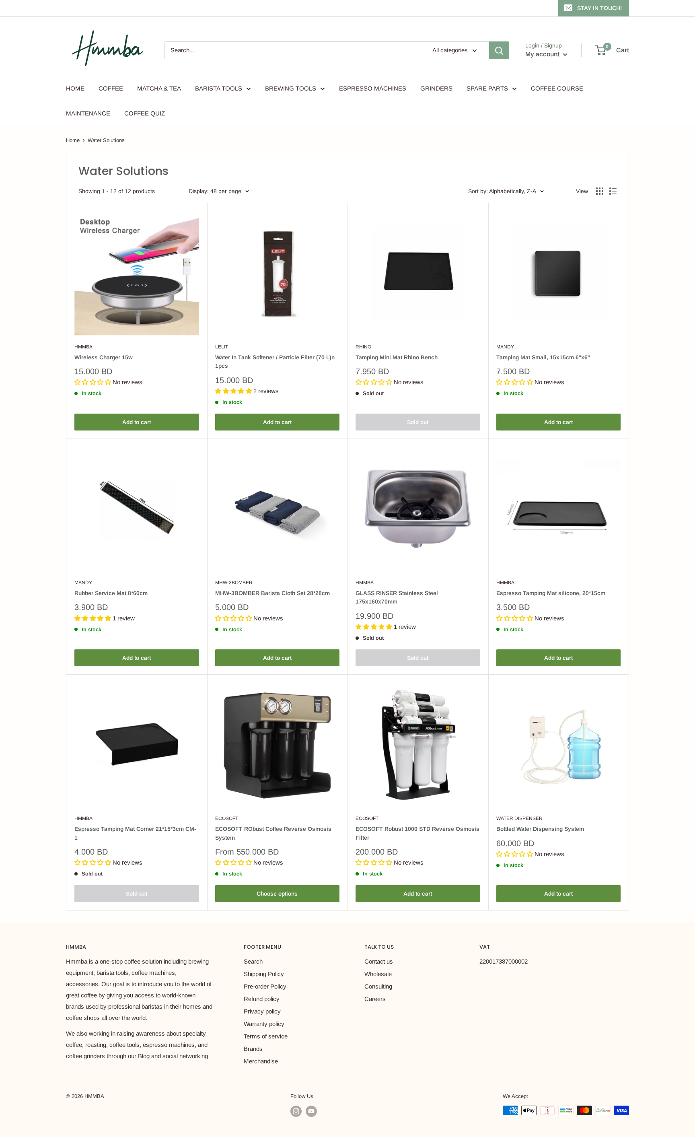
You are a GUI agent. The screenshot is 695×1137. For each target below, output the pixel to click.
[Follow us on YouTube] (311, 1111)
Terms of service (266, 1036)
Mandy (505, 347)
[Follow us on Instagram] (296, 1111)
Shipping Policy (264, 973)
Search (253, 961)
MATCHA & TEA (159, 88)
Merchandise (261, 1061)
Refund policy (262, 998)
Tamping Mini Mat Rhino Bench (397, 357)
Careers (375, 998)
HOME (75, 88)
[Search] (499, 50)
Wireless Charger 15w (103, 357)
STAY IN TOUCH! (599, 8)
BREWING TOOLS (290, 88)
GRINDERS (436, 88)
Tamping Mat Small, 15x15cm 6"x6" (543, 357)
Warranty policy (264, 1023)
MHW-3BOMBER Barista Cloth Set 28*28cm (272, 593)
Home (73, 140)
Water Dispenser (519, 818)
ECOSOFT (226, 818)
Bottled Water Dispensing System (540, 829)
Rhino (363, 347)
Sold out (417, 422)
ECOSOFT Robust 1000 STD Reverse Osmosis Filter (417, 833)
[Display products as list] (613, 191)
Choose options (277, 893)
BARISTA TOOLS (218, 88)
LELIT (221, 347)
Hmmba (83, 347)
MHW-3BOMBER (234, 582)
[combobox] (293, 50)
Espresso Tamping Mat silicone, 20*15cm (550, 593)
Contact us (378, 961)
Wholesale (378, 973)
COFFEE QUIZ (144, 113)
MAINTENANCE (88, 113)
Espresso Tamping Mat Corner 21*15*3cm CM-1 (135, 833)
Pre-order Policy (265, 986)
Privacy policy (262, 1011)
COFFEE (111, 88)
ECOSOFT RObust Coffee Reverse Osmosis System (273, 833)
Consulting (378, 986)
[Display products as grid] (599, 191)
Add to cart (136, 422)
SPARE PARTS (487, 88)
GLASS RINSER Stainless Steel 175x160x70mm (397, 597)
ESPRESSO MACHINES (372, 88)
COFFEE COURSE (557, 88)
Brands (253, 1048)
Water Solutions (106, 140)
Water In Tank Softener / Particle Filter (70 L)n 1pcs (275, 361)
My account (543, 54)
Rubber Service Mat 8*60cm (111, 593)
